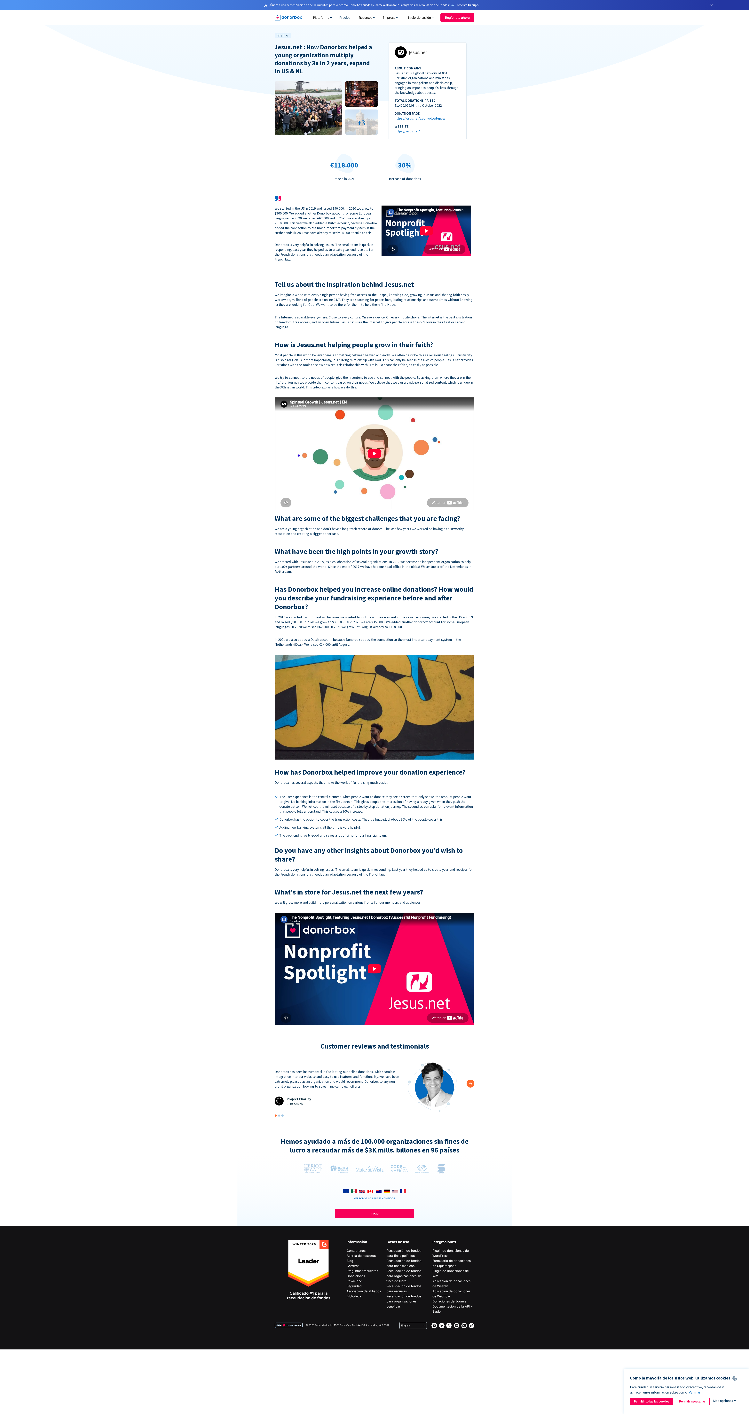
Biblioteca (354, 1296)
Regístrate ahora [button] (457, 18)
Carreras (353, 1266)
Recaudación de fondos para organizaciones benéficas (403, 1301)
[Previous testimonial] (470, 1084)
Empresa (388, 18)
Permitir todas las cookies (651, 1401)
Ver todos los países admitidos (374, 1198)
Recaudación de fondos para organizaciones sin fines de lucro (404, 1276)
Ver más (695, 1392)
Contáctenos (356, 1251)
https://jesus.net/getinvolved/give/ (420, 118)
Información (357, 1242)
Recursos (365, 18)
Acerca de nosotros (361, 1256)
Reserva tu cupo (468, 5)
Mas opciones (723, 1400)
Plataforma (321, 18)
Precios (344, 18)
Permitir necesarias (692, 1401)
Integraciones (444, 1242)
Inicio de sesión (419, 18)
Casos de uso (397, 1242)
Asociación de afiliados (364, 1291)
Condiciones (356, 1276)
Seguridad (354, 1286)
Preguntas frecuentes (362, 1271)
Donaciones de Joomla (449, 1301)
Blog (350, 1261)
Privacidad (354, 1281)
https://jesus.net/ (407, 131)
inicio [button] (375, 1213)
